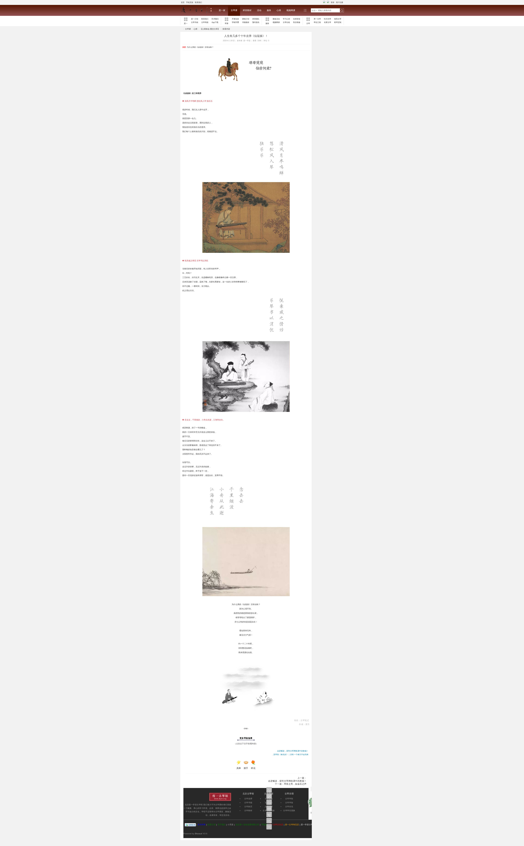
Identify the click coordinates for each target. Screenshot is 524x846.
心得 (279, 10)
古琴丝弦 (289, 806)
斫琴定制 (337, 22)
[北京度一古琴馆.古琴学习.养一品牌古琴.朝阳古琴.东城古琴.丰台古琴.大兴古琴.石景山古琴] (198, 10)
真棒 (238, 768)
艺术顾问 (215, 19)
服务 (269, 10)
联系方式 (212, 825)
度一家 (222, 10)
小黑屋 (230, 825)
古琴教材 (248, 810)
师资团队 (255, 19)
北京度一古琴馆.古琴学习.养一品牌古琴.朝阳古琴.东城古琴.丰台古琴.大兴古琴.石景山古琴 (181, 29)
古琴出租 (286, 22)
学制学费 (235, 22)
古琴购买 (248, 806)
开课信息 (235, 19)
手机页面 (189, 2)
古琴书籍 (248, 802)
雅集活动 (276, 19)
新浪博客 (202, 825)
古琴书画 (194, 22)
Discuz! (199, 833)
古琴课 (234, 10)
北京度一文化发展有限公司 (247, 825)
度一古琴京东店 (276, 825)
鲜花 (253, 768)
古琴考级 (204, 22)
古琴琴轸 (289, 802)
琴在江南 (317, 22)
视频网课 (290, 10)
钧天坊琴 (327, 19)
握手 (246, 768)
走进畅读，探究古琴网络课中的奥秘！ (287, 781)
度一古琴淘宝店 (292, 825)
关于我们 (222, 825)
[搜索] (342, 10)
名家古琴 (327, 22)
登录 (332, 2)
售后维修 (296, 22)
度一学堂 (246, 41)
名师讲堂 (296, 19)
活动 (259, 10)
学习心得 (286, 19)
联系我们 (198, 2)
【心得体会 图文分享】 (210, 29)
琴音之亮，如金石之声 (295, 784)
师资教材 (247, 10)
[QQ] (190, 825)
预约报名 (255, 22)
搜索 (313, 10)
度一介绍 (194, 19)
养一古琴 (317, 19)
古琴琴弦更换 (289, 810)
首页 (182, 2)
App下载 (215, 22)
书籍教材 (245, 22)
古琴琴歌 (289, 799)
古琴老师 (248, 799)
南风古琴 (337, 19)
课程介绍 (245, 19)
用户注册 (339, 2)
